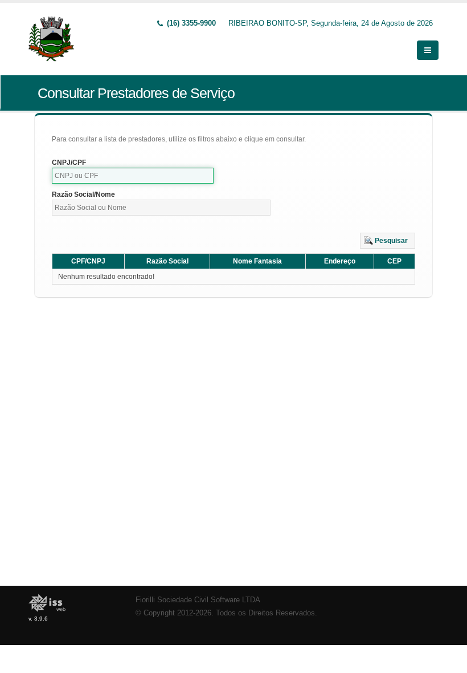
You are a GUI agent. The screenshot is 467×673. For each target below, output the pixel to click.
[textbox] (133, 176)
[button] (387, 241)
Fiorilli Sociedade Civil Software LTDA (198, 600)
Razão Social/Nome (83, 194)
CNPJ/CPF (69, 163)
